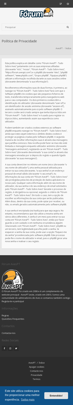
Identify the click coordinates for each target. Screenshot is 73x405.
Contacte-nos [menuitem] (36, 371)
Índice (42, 362)
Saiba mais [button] (27, 399)
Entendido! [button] (56, 395)
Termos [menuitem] (36, 379)
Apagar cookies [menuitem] (36, 366)
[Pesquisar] (67, 27)
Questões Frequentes (13, 318)
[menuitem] (67, 4)
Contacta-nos (8, 333)
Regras (5, 315)
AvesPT (32, 362)
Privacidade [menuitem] (36, 375)
